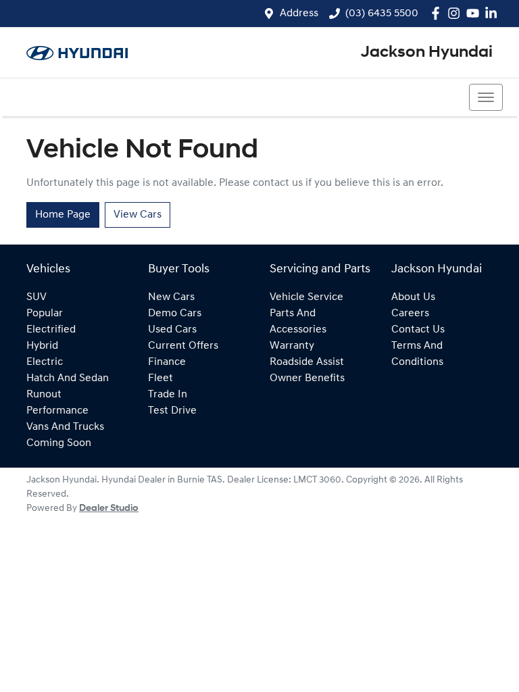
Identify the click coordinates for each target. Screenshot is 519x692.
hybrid (42, 346)
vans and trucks (65, 427)
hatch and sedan (67, 378)
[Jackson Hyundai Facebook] (438, 13)
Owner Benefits (307, 378)
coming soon (58, 443)
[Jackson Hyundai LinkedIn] (494, 13)
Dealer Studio (109, 508)
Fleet (160, 378)
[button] (486, 97)
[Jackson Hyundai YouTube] (475, 13)
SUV (36, 297)
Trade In (167, 394)
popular (44, 313)
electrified (51, 329)
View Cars (138, 214)
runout (43, 394)
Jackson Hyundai (427, 53)
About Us (413, 297)
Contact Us (418, 329)
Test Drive (172, 410)
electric (44, 362)
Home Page (63, 214)
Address (299, 13)
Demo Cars (174, 313)
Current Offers (183, 346)
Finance (167, 362)
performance (57, 410)
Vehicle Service (306, 297)
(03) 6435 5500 (381, 13)
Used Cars (172, 329)
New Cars (171, 297)
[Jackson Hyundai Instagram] (456, 13)
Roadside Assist (307, 362)
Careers (410, 313)
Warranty (292, 346)
